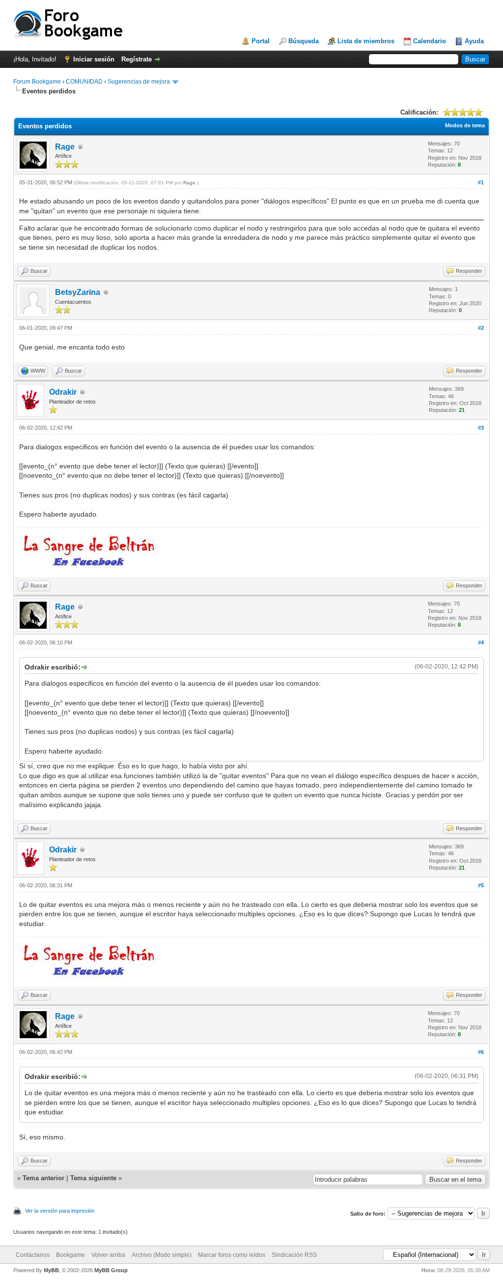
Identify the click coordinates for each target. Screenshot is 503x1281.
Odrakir (63, 392)
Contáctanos (33, 1255)
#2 (481, 328)
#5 (481, 885)
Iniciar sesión (93, 59)
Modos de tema (465, 125)
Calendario (429, 41)
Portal (261, 41)
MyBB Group (111, 1270)
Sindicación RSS (294, 1255)
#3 (481, 428)
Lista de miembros (365, 41)
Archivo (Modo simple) (162, 1255)
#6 (481, 1052)
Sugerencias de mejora (139, 81)
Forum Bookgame (37, 81)
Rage (65, 147)
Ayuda (474, 41)
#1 (481, 182)
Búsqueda (303, 41)
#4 (481, 642)
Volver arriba (108, 1255)
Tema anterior (43, 1178)
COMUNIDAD (84, 81)
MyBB (51, 1270)
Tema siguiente (93, 1178)
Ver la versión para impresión (59, 1211)
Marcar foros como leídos (231, 1255)
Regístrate (136, 59)
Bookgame (70, 1255)
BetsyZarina (77, 292)
